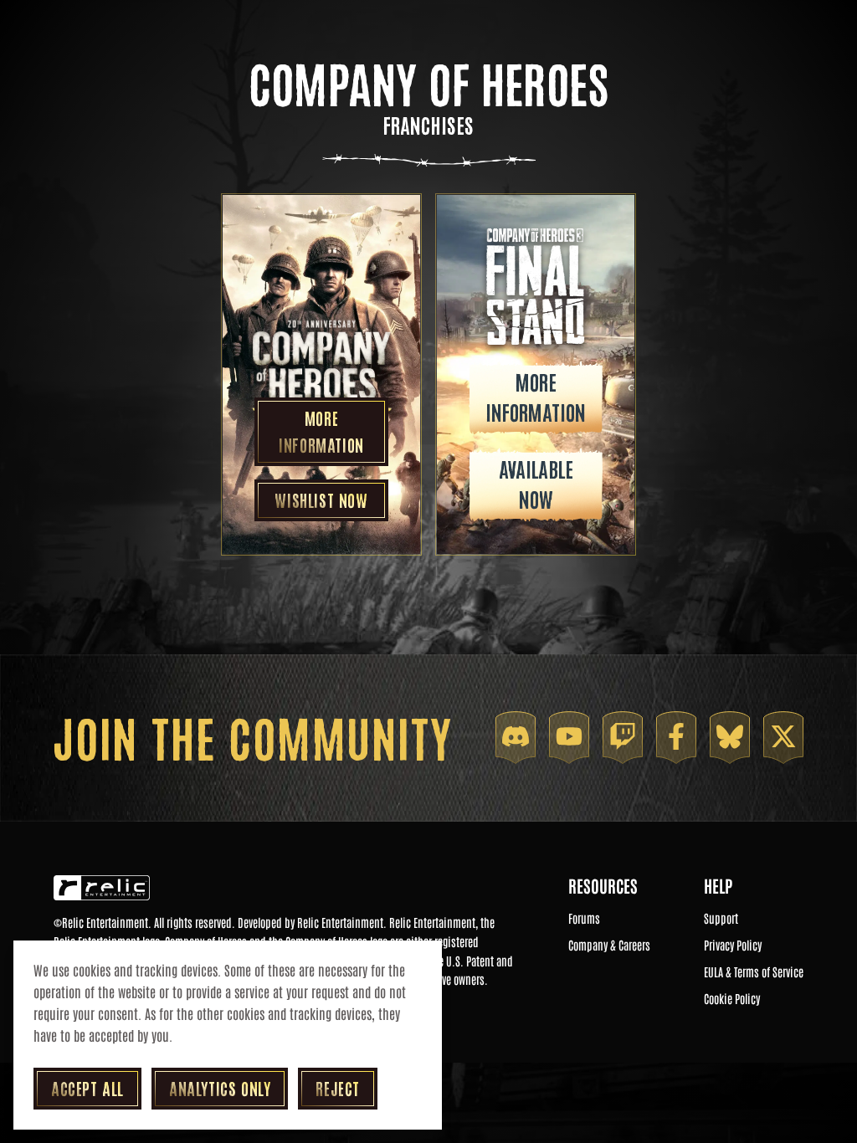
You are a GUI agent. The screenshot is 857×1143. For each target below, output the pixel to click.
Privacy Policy (733, 945)
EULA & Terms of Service (753, 972)
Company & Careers (609, 945)
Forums (584, 918)
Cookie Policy (732, 999)
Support (721, 918)
